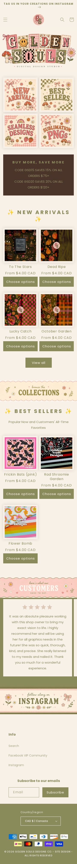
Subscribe (55, 792)
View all (38, 362)
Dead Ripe (56, 267)
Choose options (20, 281)
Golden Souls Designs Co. (33, 851)
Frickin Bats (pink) (20, 474)
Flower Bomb (20, 543)
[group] (38, 50)
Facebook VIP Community (28, 755)
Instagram (16, 765)
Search (14, 746)
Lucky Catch (20, 331)
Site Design (63, 851)
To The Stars (20, 267)
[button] (5, 19)
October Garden (56, 331)
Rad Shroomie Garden (56, 476)
